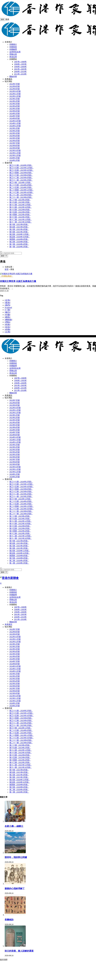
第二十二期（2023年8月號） (21, 195)
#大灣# (7, 332)
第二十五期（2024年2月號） (21, 187)
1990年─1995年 (20, 64)
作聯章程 (13, 47)
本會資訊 (8, 79)
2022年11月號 (15, 94)
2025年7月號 (14, 143)
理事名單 (13, 54)
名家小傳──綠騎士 (14, 826)
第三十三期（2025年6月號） (21, 175)
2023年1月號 (14, 99)
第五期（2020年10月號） (19, 237)
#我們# (7, 305)
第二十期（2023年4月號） (20, 200)
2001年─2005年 (20, 69)
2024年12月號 (15, 126)
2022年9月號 (14, 89)
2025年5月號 (14, 138)
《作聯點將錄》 (6, 276)
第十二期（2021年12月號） (20, 220)
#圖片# (7, 312)
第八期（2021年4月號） (19, 229)
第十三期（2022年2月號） (20, 217)
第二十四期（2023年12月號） (21, 190)
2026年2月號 (14, 160)
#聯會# (7, 317)
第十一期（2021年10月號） (20, 222)
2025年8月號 (14, 146)
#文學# (7, 300)
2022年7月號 (14, 84)
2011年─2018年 (20, 74)
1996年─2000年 (20, 67)
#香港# (7, 303)
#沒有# (7, 327)
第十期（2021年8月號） (19, 224)
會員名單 (13, 57)
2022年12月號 (15, 96)
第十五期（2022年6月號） (20, 212)
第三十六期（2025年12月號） (21, 168)
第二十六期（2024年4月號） (21, 185)
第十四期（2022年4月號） (20, 215)
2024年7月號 (14, 116)
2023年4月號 (14, 106)
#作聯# (7, 329)
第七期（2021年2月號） (19, 232)
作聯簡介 (13, 44)
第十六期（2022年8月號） (20, 210)
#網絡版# (8, 320)
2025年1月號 (14, 128)
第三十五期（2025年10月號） (21, 170)
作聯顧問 (13, 49)
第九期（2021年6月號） (19, 227)
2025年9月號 (14, 148)
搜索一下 (4, 256)
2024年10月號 (15, 121)
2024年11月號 (15, 123)
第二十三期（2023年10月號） (21, 192)
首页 (6, 269)
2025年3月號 (14, 133)
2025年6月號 (14, 141)
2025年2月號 (14, 131)
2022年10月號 (15, 91)
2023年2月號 (14, 101)
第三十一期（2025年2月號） (21, 180)
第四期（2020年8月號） (19, 239)
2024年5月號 (14, 114)
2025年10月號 (15, 150)
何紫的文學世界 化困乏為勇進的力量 (18, 281)
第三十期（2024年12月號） (20, 183)
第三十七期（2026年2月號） (21, 165)
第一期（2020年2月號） (19, 247)
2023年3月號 (14, 104)
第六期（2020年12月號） (19, 234)
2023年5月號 (14, 109)
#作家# (7, 325)
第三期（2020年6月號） (19, 242)
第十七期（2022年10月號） (20, 207)
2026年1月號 (14, 158)
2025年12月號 (15, 155)
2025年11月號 (15, 153)
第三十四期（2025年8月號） (21, 173)
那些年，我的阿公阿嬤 (16, 857)
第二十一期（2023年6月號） (21, 197)
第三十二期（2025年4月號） (21, 178)
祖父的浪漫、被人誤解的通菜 (19, 951)
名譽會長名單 (15, 52)
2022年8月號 (14, 86)
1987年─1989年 (20, 62)
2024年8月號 (14, 118)
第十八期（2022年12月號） (20, 205)
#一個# (7, 310)
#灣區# (7, 322)
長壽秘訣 (9, 919)
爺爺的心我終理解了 (15, 888)
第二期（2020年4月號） (19, 244)
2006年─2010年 (20, 72)
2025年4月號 (14, 136)
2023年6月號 (14, 111)
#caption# (8, 308)
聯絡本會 (13, 77)
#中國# (7, 315)
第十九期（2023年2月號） (20, 202)
